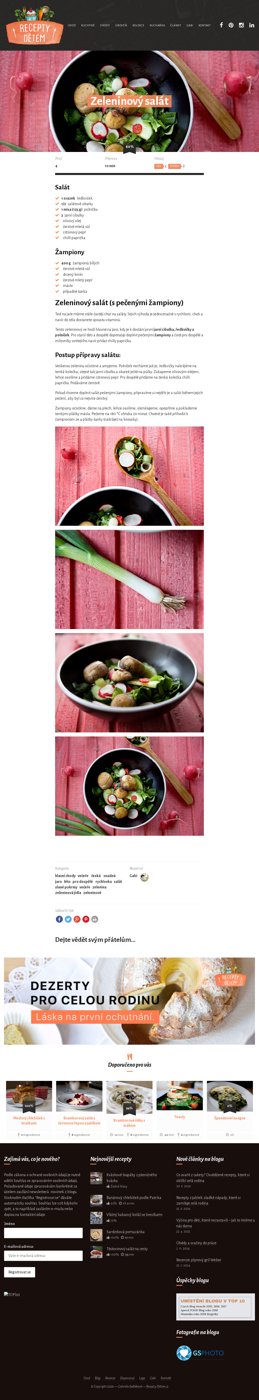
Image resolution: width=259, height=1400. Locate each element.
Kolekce (138, 25)
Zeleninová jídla (68, 893)
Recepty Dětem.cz (157, 1386)
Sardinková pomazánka (125, 1232)
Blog (97, 1378)
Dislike (174, 166)
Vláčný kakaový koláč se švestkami (134, 1215)
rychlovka (104, 882)
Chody (105, 25)
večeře (84, 887)
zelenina (99, 887)
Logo (142, 1378)
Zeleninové (92, 893)
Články (175, 25)
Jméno (9, 1224)
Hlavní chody (65, 876)
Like (158, 166)
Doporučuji (127, 1378)
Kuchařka (157, 25)
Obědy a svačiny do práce (196, 1243)
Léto (67, 882)
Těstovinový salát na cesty (127, 1249)
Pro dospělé (83, 882)
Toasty (179, 1117)
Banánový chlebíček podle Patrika (133, 1198)
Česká (96, 876)
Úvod (72, 25)
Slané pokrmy (66, 887)
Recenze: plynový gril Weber (198, 1260)
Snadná (109, 876)
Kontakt (205, 25)
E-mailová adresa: (19, 1247)
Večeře (83, 876)
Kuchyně (88, 25)
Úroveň (121, 25)
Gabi (190, 25)
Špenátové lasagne (230, 1118)
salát (118, 882)
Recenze (110, 1378)
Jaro (58, 882)
